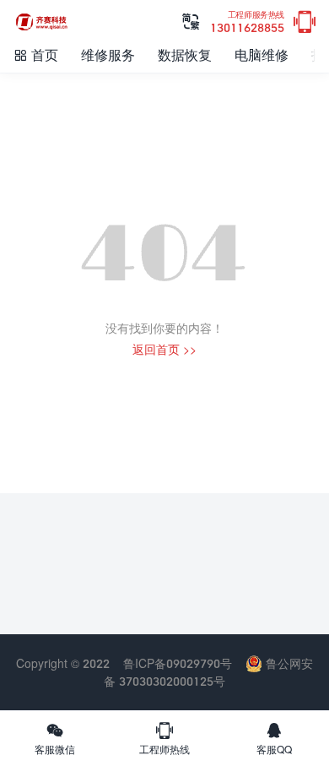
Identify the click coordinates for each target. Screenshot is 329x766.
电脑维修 (262, 54)
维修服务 (108, 54)
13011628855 (247, 22)
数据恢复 (185, 54)
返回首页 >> (164, 349)
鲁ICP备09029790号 (177, 663)
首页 (35, 54)
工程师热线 (164, 738)
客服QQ (274, 738)
